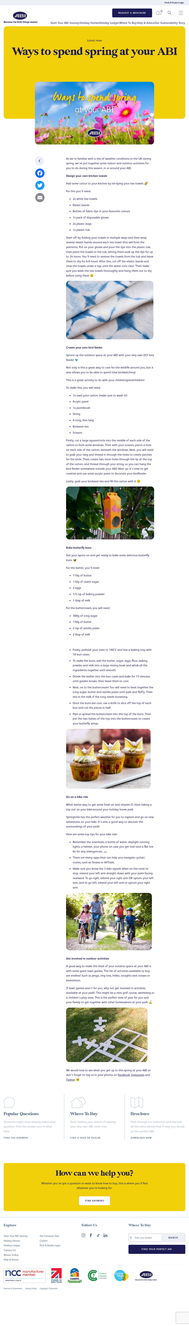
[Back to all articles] (39, 161)
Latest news (94, 40)
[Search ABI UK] (169, 13)
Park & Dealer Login (174, 2)
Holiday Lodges (109, 23)
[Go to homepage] (24, 17)
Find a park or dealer (85, 1138)
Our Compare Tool (49, 1235)
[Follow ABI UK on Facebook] (91, 1235)
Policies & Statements (13, 1288)
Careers (44, 1240)
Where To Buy (128, 23)
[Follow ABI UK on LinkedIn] (105, 1235)
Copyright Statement (49, 1288)
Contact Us (10, 1250)
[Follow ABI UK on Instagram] (83, 1235)
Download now (141, 1138)
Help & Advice (146, 23)
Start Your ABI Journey (65, 23)
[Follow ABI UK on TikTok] (98, 1235)
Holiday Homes (89, 23)
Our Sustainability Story (170, 23)
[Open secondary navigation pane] (180, 13)
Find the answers (16, 1138)
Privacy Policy (31, 1288)
